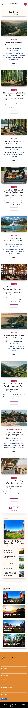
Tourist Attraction (17, 429)
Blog (6, 597)
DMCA (3, 679)
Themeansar (19, 706)
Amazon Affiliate (6, 668)
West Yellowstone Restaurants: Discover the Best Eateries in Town (14, 289)
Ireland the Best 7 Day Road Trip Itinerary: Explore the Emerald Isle (14, 338)
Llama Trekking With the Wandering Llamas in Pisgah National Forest (14, 95)
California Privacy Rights (8, 672)
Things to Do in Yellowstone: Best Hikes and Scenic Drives (14, 241)
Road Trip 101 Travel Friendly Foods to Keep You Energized (14, 192)
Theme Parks (8, 612)
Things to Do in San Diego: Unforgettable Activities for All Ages (14, 435)
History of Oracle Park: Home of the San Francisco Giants (14, 543)
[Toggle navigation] (2, 4)
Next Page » (14, 510)
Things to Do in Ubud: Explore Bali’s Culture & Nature (9, 565)
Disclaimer (5, 675)
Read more (14, 63)
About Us (4, 665)
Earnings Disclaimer (7, 687)
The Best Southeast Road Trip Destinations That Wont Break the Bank (14, 386)
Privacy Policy (6, 694)
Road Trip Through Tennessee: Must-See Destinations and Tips (14, 45)
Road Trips (14, 39)
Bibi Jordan (11, 48)
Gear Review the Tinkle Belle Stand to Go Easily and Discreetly (14, 144)
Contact (4, 684)
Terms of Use (5, 691)
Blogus (12, 706)
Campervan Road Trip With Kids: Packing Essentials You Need (14, 483)
